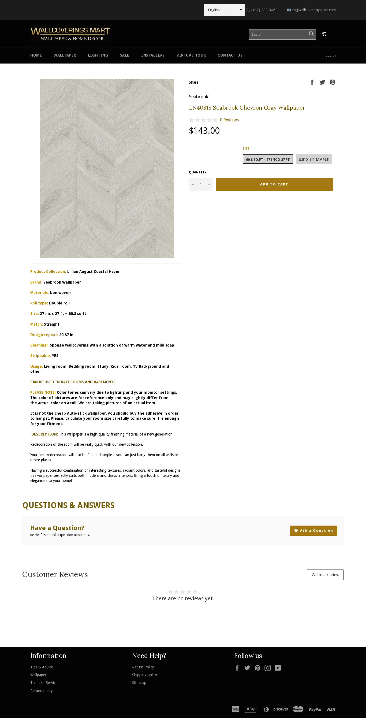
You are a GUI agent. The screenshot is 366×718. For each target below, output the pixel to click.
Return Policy (143, 667)
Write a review (325, 574)
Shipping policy (144, 675)
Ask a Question (316, 531)
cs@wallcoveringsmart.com (311, 10)
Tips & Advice (41, 667)
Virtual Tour (191, 55)
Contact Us (230, 55)
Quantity (197, 172)
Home (36, 55)
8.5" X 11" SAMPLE (313, 160)
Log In (331, 55)
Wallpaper (65, 55)
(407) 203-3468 (262, 10)
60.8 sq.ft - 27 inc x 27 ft (268, 160)
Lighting (98, 55)
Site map (139, 682)
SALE (124, 55)
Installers (153, 55)
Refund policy (41, 691)
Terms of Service (43, 682)
